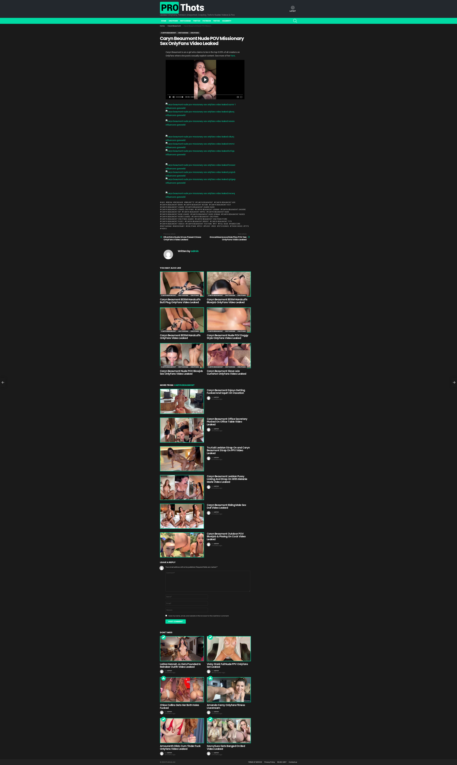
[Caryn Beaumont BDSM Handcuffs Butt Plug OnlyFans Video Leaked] (181, 284)
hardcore (235, 224)
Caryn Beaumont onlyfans (205, 216)
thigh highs (236, 226)
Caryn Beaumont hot (221, 205)
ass (163, 202)
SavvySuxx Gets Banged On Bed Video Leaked (226, 747)
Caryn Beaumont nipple (194, 212)
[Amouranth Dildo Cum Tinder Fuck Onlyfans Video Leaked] (181, 730)
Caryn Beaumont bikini (172, 205)
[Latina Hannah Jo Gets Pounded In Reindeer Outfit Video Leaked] (181, 648)
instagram (167, 226)
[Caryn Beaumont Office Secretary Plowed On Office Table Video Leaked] (181, 430)
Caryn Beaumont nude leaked (175, 214)
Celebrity (226, 21)
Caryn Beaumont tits (221, 221)
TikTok (216, 21)
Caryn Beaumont (205, 202)
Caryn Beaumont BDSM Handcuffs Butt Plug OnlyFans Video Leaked (180, 301)
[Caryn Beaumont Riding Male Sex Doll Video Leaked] (181, 516)
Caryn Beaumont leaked (173, 207)
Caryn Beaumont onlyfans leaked (178, 219)
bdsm (169, 202)
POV (200, 226)
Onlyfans (173, 21)
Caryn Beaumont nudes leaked (176, 216)
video (164, 228)
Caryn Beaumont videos (173, 224)
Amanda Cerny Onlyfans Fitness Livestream (226, 706)
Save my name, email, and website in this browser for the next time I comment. (199, 616)
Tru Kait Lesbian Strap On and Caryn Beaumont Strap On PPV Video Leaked (228, 450)
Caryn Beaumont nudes (234, 214)
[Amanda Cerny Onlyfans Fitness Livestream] (228, 689)
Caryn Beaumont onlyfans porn (211, 219)
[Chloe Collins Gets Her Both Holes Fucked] (181, 689)
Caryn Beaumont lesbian (207, 209)
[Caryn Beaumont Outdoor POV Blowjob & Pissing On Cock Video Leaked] (181, 544)
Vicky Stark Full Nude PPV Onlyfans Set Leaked (227, 665)
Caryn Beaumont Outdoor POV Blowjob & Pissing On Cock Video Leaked (226, 536)
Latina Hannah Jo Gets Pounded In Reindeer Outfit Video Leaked (180, 665)
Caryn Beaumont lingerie (234, 209)
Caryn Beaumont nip (171, 212)
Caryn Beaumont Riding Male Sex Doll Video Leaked (226, 506)
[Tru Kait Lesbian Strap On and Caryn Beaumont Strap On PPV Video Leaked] (181, 458)
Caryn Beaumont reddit (197, 221)
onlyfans (191, 226)
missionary (179, 226)
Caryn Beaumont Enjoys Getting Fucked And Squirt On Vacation (226, 391)
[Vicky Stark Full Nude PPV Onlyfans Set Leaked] (228, 648)
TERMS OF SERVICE (255, 762)
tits (247, 226)
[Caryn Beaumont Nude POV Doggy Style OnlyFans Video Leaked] (228, 319)
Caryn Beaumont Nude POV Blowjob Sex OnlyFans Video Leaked (181, 372)
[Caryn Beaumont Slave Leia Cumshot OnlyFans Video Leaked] (228, 355)
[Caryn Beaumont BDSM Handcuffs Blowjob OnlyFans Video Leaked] (228, 284)
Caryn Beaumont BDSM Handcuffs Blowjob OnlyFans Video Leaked (227, 301)
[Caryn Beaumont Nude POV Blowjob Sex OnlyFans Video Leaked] (181, 355)
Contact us (293, 762)
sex (214, 226)
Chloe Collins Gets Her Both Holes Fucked (179, 706)
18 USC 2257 (281, 762)
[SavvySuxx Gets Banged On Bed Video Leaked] (228, 730)
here (233, 55)
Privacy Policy (269, 762)
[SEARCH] (295, 21)
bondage (179, 202)
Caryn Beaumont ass (225, 202)
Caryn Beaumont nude (218, 212)
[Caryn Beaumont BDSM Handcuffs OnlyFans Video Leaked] (181, 319)
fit (215, 224)
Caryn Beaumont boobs (196, 205)
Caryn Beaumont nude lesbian (206, 214)
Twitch (196, 21)
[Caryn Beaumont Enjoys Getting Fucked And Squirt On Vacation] (181, 401)
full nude (223, 224)
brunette (190, 202)
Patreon (207, 21)
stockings (224, 226)
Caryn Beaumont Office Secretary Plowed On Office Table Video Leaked (227, 421)
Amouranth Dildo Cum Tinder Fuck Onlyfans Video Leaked (180, 747)
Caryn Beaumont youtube (199, 224)
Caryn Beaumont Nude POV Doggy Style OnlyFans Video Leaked (227, 337)
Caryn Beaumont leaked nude (201, 207)
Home (163, 21)
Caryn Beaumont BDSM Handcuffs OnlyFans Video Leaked (180, 337)
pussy (207, 226)
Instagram (185, 21)
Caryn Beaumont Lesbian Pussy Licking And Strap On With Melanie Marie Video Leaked (227, 479)
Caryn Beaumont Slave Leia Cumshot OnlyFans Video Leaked (226, 372)
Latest (293, 11)
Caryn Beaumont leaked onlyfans (178, 209)
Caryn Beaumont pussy (173, 221)
